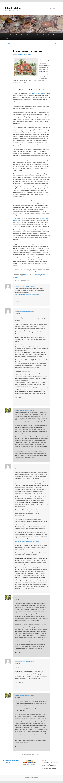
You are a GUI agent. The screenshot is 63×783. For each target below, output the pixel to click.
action (33, 274)
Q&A (22, 35)
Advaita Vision (13, 8)
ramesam (17, 286)
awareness (37, 274)
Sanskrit (39, 35)
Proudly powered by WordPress (31, 777)
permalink (15, 277)
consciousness (16, 275)
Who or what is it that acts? (36, 93)
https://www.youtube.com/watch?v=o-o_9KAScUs (27, 294)
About (49, 35)
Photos (6, 38)
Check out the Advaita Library (12, 760)
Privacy (55, 35)
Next (56, 43)
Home (6, 35)
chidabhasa (42, 274)
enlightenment (23, 275)
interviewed (16, 82)
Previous (7, 43)
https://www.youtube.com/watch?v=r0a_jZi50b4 (27, 541)
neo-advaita (29, 275)
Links (44, 35)
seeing (33, 275)
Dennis (29, 54)
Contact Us (7, 762)
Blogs (17, 35)
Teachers (33, 35)
